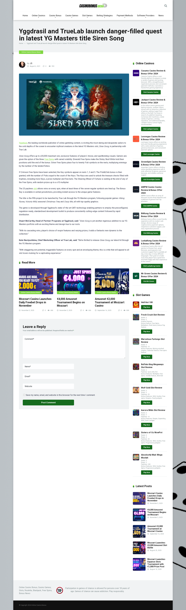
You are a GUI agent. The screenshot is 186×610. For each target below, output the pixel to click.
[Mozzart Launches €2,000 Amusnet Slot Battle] (139, 553)
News (161, 15)
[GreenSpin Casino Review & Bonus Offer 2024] (136, 166)
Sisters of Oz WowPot (151, 432)
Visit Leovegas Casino (151, 154)
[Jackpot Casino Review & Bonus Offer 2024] (136, 104)
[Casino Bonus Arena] (93, 5)
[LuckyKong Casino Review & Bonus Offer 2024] (136, 245)
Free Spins (49, 159)
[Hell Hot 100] (136, 307)
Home (25, 15)
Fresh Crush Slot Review (153, 315)
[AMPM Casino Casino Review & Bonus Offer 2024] (136, 192)
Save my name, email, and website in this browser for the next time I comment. (60, 395)
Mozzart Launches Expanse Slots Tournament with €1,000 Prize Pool (156, 563)
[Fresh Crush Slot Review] (136, 319)
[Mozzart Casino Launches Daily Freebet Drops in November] (36, 281)
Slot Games (87, 15)
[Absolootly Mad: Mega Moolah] (136, 459)
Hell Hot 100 (147, 302)
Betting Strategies (105, 15)
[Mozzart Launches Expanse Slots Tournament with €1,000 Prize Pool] (139, 570)
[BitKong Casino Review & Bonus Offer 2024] (136, 218)
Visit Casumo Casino (150, 92)
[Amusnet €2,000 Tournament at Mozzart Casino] (112, 281)
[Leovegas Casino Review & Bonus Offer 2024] (136, 141)
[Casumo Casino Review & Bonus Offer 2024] (136, 75)
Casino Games (71, 15)
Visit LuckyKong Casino (151, 266)
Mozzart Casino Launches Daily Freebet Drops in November (35, 302)
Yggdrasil (23, 143)
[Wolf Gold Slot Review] (136, 392)
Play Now (146, 307)
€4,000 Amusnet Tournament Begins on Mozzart (71, 302)
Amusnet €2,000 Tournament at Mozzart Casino (109, 302)
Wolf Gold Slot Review (151, 387)
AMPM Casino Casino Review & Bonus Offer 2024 (151, 190)
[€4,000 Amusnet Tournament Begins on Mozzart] (74, 281)
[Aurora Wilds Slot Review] (136, 415)
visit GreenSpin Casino (151, 179)
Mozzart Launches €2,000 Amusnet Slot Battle (157, 545)
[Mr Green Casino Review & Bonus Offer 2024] (136, 278)
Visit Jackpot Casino (150, 129)
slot (35, 188)
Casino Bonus (55, 15)
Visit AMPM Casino (150, 206)
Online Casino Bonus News (31, 52)
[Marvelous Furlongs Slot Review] (136, 344)
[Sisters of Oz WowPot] (136, 437)
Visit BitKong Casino (150, 233)
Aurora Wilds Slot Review (153, 410)
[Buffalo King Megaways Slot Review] (136, 369)
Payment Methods (125, 15)
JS (31, 63)
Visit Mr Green (148, 281)
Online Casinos (38, 15)
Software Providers (145, 15)
